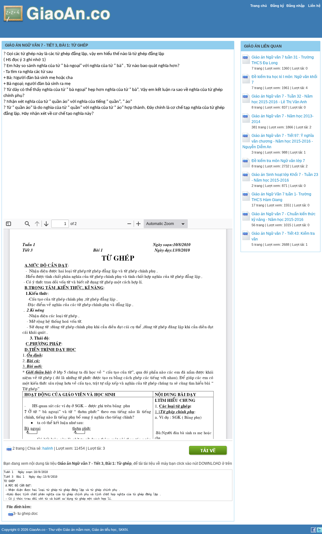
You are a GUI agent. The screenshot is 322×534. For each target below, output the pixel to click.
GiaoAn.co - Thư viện (46, 529)
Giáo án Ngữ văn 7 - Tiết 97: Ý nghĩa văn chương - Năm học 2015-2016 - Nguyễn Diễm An (278, 141)
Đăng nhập (295, 6)
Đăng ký (277, 6)
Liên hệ (314, 6)
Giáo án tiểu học (104, 529)
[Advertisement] (117, 171)
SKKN (123, 529)
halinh (47, 448)
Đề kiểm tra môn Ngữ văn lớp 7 (278, 161)
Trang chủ (258, 6)
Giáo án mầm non (76, 529)
